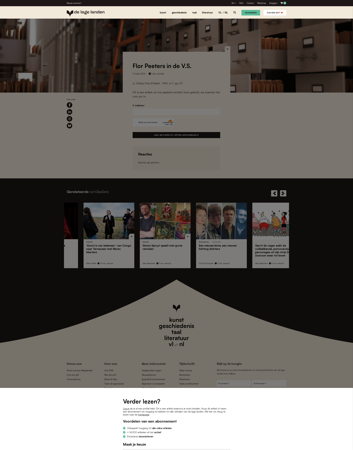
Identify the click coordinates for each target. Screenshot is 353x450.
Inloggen (273, 3)
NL (233, 3)
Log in (126, 408)
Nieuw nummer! (74, 3)
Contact (250, 3)
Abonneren (251, 12)
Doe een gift (274, 12)
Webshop (261, 3)
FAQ (241, 3)
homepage (143, 414)
